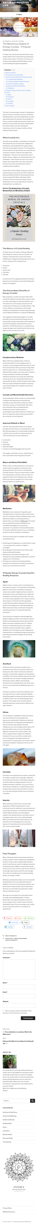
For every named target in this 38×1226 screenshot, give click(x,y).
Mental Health (7, 1134)
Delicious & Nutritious (10, 1112)
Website (5, 1001)
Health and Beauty (9, 1120)
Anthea (21, 41)
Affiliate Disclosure (9, 1212)
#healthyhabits (11, 940)
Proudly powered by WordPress (22, 1221)
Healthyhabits (11, 936)
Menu (20, 14)
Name (5, 983)
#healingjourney (20, 938)
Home (5, 1127)
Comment (6, 957)
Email (5, 992)
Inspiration (6, 1131)
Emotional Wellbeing (9, 1116)
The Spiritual (7, 1142)
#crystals (9, 938)
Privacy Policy (7, 1208)
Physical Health (8, 1138)
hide (13, 70)
